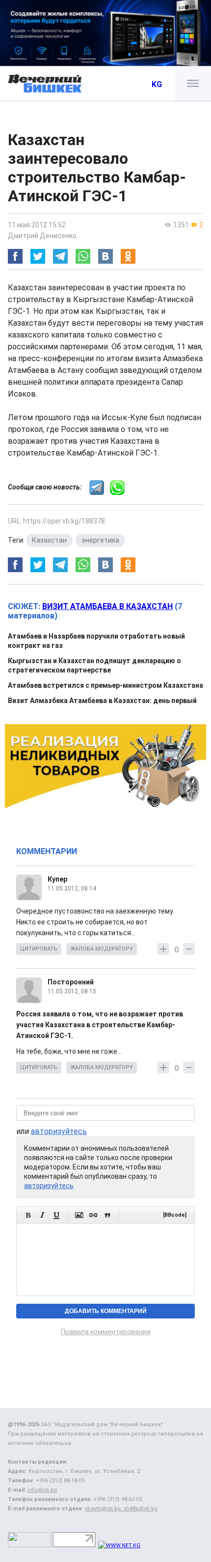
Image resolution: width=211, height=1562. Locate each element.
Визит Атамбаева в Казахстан (107, 606)
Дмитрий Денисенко (42, 236)
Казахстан (49, 540)
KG (157, 84)
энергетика (100, 540)
